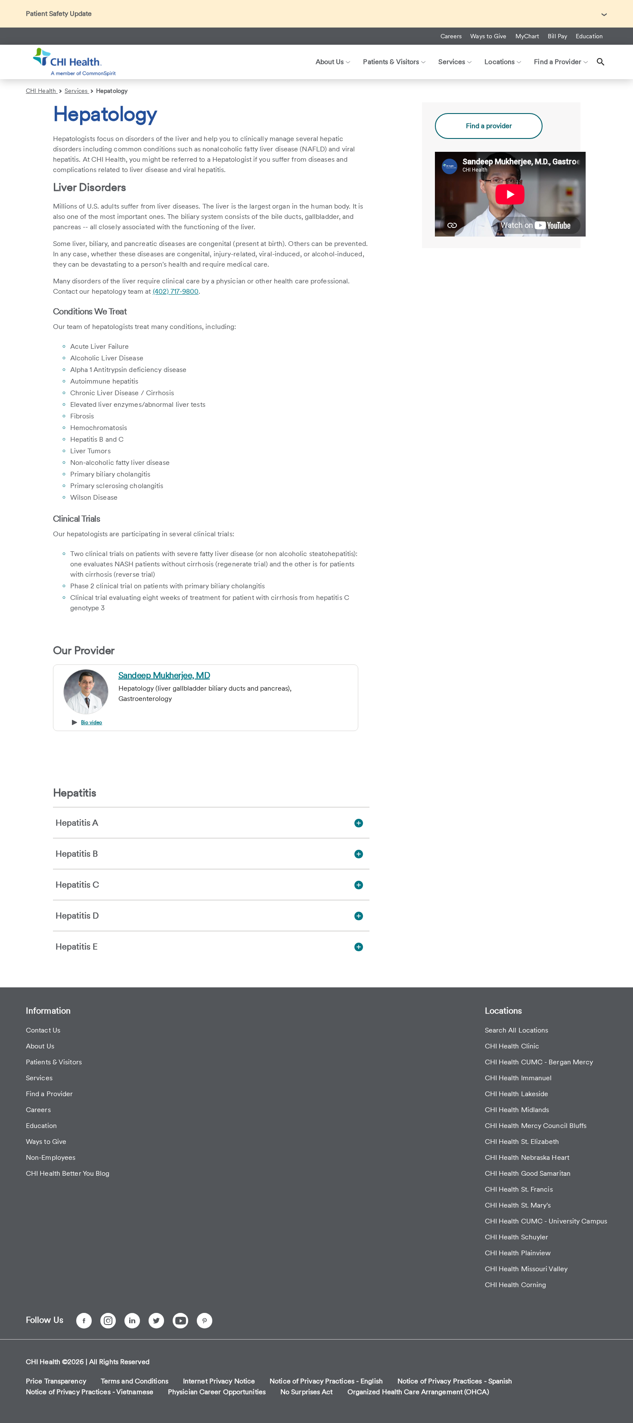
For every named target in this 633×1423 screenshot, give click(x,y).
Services (77, 90)
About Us (40, 1046)
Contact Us (43, 1030)
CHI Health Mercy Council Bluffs (536, 1126)
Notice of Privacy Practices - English (326, 1381)
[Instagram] (108, 1320)
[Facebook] (84, 1320)
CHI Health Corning (515, 1285)
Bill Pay (557, 36)
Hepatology (111, 90)
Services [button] (451, 62)
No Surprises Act (306, 1392)
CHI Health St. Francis (519, 1189)
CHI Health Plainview (518, 1253)
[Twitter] (156, 1320)
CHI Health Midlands (517, 1110)
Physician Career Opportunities (217, 1392)
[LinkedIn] (132, 1320)
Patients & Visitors (54, 1062)
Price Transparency (56, 1381)
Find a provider (489, 126)
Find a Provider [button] (557, 62)
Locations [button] (499, 62)
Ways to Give (488, 36)
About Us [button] (330, 62)
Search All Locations (517, 1030)
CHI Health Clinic (512, 1046)
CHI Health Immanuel (518, 1078)
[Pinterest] (204, 1320)
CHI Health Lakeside (517, 1094)
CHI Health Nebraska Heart (527, 1157)
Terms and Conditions (134, 1381)
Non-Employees (50, 1157)
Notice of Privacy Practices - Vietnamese (89, 1392)
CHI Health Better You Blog (68, 1173)
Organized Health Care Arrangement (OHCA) (418, 1392)
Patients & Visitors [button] (391, 62)
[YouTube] (180, 1320)
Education (589, 36)
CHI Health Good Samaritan (528, 1173)
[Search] (600, 62)
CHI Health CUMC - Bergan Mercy (539, 1062)
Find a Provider (49, 1094)
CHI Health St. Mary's (518, 1205)
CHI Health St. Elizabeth (522, 1141)
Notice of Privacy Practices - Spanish (454, 1381)
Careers (451, 36)
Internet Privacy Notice (219, 1381)
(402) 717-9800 (176, 291)
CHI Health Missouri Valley (526, 1269)
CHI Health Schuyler (517, 1237)
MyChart (527, 36)
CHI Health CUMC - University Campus (546, 1221)
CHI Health (42, 90)
